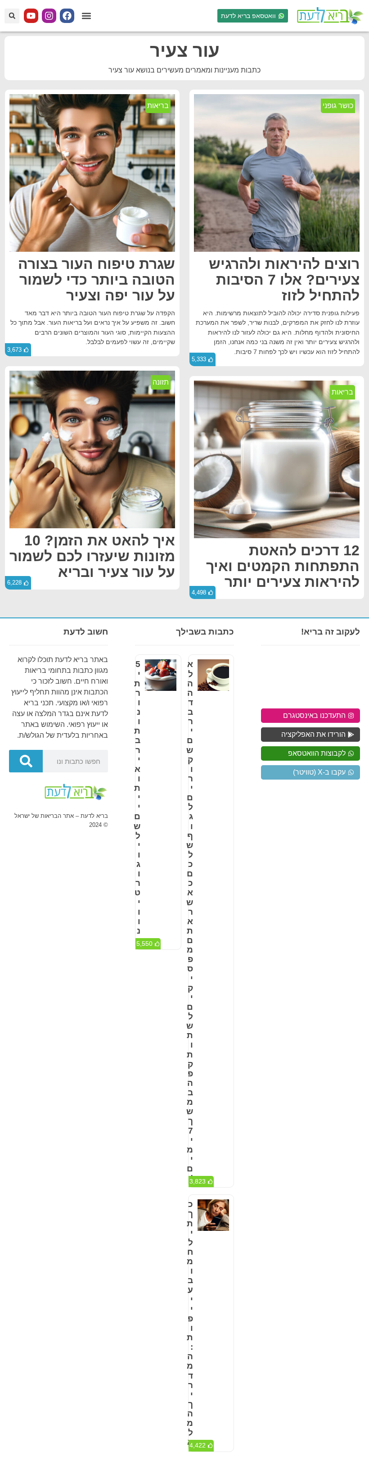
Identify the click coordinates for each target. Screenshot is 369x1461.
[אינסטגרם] (49, 16)
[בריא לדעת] (328, 16)
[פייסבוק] (67, 16)
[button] (86, 16)
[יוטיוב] (31, 16)
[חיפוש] (26, 761)
